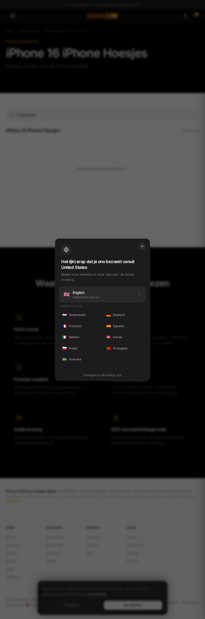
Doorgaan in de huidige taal (103, 375)
